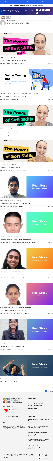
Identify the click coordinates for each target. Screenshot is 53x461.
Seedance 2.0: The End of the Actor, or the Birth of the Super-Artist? (39, 440)
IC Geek (3, 63)
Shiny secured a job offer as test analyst (11, 378)
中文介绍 (10, 12)
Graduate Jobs (16, 242)
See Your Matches (42, 2)
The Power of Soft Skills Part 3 (8, 57)
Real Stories (15, 206)
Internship (22, 242)
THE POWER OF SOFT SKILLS (8, 164)
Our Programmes (7, 421)
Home (4, 419)
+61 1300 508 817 (37, 402)
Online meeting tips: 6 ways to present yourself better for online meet (19, 93)
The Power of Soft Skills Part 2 (8, 129)
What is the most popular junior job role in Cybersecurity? (38, 446)
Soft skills (16, 63)
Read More (50, 63)
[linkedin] (48, 10)
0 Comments (21, 63)
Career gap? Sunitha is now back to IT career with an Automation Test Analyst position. (24, 343)
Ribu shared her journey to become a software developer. (16, 307)
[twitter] (40, 10)
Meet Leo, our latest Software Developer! (11, 236)
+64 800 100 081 (39, 403)
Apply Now (5, 422)
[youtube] (46, 10)
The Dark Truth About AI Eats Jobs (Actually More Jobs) (38, 426)
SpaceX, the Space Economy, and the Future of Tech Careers (38, 420)
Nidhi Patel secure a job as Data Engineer (11, 271)
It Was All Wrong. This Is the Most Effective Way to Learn (37, 433)
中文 (14, 428)
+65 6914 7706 (38, 405)
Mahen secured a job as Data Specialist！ (11, 200)
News (15, 99)
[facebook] (37, 10)
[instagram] (43, 10)
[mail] (37, 13)
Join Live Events (17, 12)
